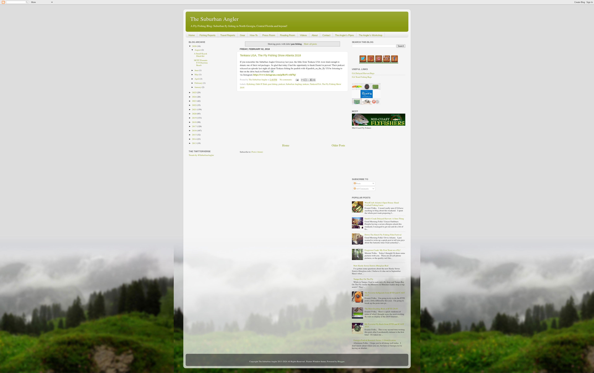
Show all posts (310, 43)
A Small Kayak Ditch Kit (200, 54)
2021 (194, 109)
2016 (194, 130)
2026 (194, 46)
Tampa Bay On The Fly (363, 279)
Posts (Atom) (257, 151)
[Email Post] (297, 79)
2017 (194, 126)
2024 (194, 96)
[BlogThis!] (305, 79)
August (198, 49)
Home (192, 35)
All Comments (362, 188)
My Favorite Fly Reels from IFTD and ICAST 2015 (384, 325)
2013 (194, 143)
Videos (303, 35)
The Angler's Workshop (370, 35)
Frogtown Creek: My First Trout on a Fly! (382, 250)
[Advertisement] (292, 117)
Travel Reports (227, 35)
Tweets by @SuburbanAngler (201, 155)
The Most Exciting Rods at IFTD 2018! (381, 308)
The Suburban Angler (214, 18)
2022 (194, 105)
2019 (194, 117)
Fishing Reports (207, 35)
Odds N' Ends (261, 84)
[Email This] (302, 79)
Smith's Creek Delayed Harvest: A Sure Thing (384, 218)
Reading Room (287, 35)
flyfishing (251, 84)
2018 (194, 122)
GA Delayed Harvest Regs (363, 73)
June (197, 70)
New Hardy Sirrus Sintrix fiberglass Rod (370, 265)
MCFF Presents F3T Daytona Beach (201, 63)
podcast (281, 84)
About (315, 35)
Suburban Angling (294, 84)
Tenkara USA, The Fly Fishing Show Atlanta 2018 (270, 55)
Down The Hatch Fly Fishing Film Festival (383, 234)
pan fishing (273, 84)
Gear (242, 35)
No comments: (286, 79)
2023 (194, 101)
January (198, 87)
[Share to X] (308, 79)
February (199, 83)
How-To (254, 35)
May (197, 74)
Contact (326, 35)
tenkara (306, 84)
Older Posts (338, 145)
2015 (194, 134)
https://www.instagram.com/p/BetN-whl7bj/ (274, 74)
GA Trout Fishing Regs (362, 77)
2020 (194, 113)
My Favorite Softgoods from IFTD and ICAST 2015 (385, 294)
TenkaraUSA (315, 84)
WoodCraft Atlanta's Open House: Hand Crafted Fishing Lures (382, 203)
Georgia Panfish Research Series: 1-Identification (374, 340)
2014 (194, 139)
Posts (358, 183)
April (197, 78)
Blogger (341, 361)
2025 (194, 92)
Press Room (268, 35)
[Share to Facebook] (311, 79)
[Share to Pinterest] (314, 79)
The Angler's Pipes (344, 35)
